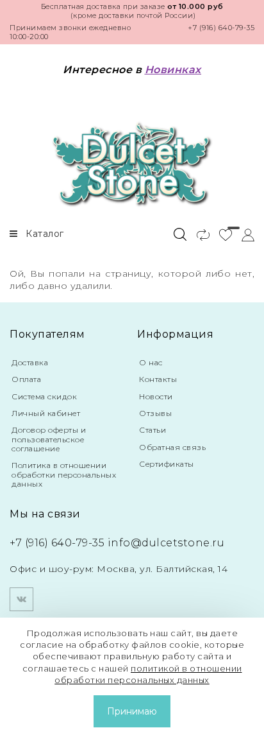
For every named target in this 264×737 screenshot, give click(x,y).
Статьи (152, 430)
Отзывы (155, 413)
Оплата (26, 379)
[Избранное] (221, 234)
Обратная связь (172, 447)
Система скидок (44, 396)
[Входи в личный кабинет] (243, 234)
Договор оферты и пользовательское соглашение (49, 439)
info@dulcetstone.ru (166, 543)
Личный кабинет (46, 413)
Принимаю (132, 711)
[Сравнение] (197, 234)
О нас (151, 362)
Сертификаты (166, 464)
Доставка (30, 362)
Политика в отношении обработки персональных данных (64, 474)
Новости (156, 396)
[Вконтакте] (21, 599)
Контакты (158, 379)
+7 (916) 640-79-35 (221, 27)
